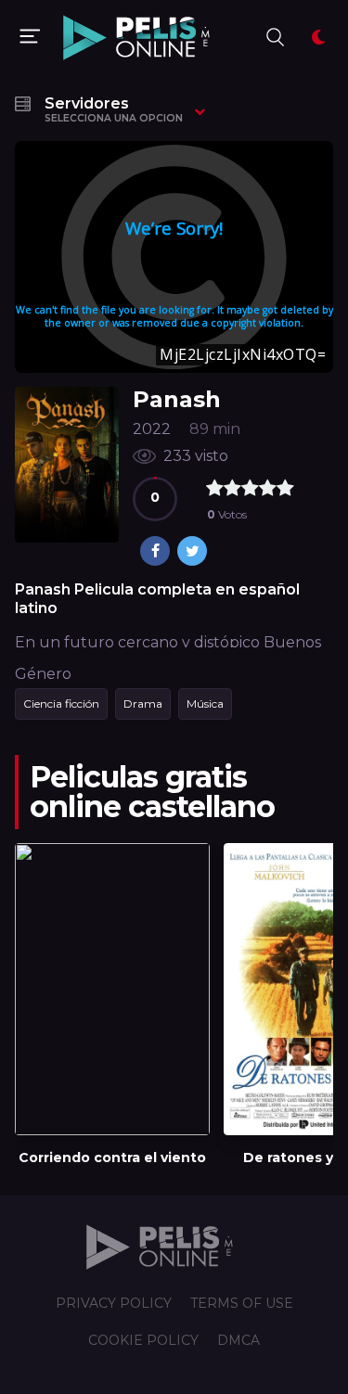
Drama (142, 703)
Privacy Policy (114, 1303)
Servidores (114, 109)
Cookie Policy (143, 1340)
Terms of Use (241, 1303)
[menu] (30, 37)
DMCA (238, 1340)
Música (205, 703)
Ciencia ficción (61, 703)
